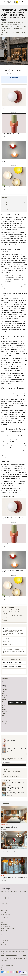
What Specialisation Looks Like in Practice (13, 204)
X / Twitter (5, 70)
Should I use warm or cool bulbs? (12, 666)
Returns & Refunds (5, 926)
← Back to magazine (6, 73)
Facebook (12, 70)
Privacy (2, 967)
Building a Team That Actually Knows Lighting (14, 202)
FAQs (2, 922)
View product (14, 112)
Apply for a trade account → (17, 702)
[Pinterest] (8, 898)
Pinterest (19, 70)
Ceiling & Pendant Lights (7, 906)
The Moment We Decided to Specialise (12, 200)
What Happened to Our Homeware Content (13, 206)
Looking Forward (7, 209)
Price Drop (3, 912)
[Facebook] (2, 898)
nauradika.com (5, 490)
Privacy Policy (4, 930)
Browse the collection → (17, 705)
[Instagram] (5, 898)
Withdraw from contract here (7, 928)
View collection (22, 86)
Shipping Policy (4, 924)
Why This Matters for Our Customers (11, 207)
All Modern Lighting (5, 914)
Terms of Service (5, 932)
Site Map (3, 934)
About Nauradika (5, 942)
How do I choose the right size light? (13, 662)
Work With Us (4, 946)
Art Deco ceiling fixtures (11, 954)
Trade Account (4, 940)
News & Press (4, 944)
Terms (2, 969)
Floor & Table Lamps (6, 908)
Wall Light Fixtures (5, 903)
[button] (4, 2)
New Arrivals (4, 910)
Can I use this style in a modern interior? (11, 671)
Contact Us (3, 920)
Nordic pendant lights (9, 953)
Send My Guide (14, 764)
